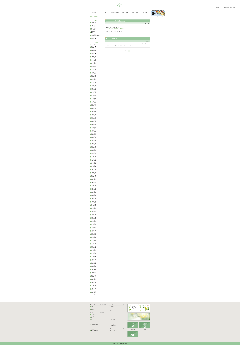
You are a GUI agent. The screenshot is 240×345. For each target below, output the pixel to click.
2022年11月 (93, 82)
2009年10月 (93, 276)
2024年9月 (93, 57)
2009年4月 (93, 282)
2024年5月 (93, 62)
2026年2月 (93, 46)
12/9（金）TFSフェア (111, 38)
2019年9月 (93, 124)
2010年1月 (93, 272)
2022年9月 (93, 85)
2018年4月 (93, 149)
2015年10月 (93, 188)
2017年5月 (93, 163)
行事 (93, 26)
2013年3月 (93, 224)
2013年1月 (93, 227)
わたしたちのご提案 (115, 12)
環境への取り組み (113, 308)
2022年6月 (93, 86)
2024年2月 (93, 65)
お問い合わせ (219, 7)
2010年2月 (93, 270)
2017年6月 (93, 162)
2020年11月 (93, 107)
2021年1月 (93, 104)
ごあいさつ (93, 314)
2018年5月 (93, 147)
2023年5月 (93, 75)
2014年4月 (93, 208)
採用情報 (145, 12)
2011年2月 (93, 256)
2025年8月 (93, 50)
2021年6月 (93, 98)
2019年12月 (93, 120)
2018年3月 (93, 150)
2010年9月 (93, 263)
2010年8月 (93, 265)
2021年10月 (93, 94)
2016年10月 (93, 172)
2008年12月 (93, 288)
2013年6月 (93, 220)
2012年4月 (93, 237)
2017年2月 (93, 166)
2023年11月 (93, 69)
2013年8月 (93, 218)
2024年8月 (93, 59)
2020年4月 (93, 114)
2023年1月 (93, 79)
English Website (226, 7)
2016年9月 (93, 173)
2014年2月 (93, 210)
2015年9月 (93, 189)
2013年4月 (93, 223)
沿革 (92, 317)
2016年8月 (93, 175)
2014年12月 (93, 198)
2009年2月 (93, 285)
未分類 (93, 28)
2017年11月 (93, 156)
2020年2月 (93, 117)
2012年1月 (93, 240)
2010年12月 (93, 259)
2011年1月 (93, 257)
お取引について (125, 12)
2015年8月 (93, 191)
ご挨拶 (93, 25)
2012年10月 (93, 231)
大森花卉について (95, 12)
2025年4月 (93, 53)
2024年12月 (93, 56)
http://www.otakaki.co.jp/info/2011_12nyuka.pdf (115, 28)
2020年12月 (93, 105)
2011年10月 (93, 244)
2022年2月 (93, 88)
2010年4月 (93, 269)
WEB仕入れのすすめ (94, 330)
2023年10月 (93, 70)
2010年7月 (93, 266)
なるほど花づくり (95, 39)
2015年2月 (93, 195)
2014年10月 (93, 201)
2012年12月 (93, 228)
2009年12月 (93, 273)
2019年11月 (93, 121)
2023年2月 (93, 78)
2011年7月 (93, 249)
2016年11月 (93, 170)
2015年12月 (93, 185)
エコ (92, 32)
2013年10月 (93, 215)
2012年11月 (93, 230)
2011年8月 (93, 247)
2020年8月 (93, 111)
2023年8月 (93, 72)
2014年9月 (93, 202)
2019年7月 (93, 127)
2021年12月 (93, 91)
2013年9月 (93, 217)
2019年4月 (93, 131)
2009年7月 (93, 279)
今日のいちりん (112, 319)
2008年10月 (93, 291)
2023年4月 (93, 76)
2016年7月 (93, 176)
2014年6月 (93, 207)
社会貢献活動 (112, 306)
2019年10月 (93, 123)
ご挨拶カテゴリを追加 (95, 35)
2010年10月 (93, 262)
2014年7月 (93, 205)
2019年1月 (93, 136)
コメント (93, 34)
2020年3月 (93, 115)
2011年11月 (93, 243)
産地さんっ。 (94, 31)
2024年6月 (93, 60)
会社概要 (105, 12)
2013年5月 (93, 221)
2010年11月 (93, 260)
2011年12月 (93, 241)
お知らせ (94, 22)
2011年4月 (93, 253)
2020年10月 (93, 108)
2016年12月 (93, 169)
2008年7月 (93, 294)
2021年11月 (93, 92)
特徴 (92, 306)
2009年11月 (93, 275)
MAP (92, 319)
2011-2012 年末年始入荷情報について (115, 21)
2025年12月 (93, 47)
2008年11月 (93, 289)
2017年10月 (93, 157)
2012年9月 (93, 233)
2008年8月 (93, 292)
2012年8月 (93, 234)
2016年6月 (93, 178)
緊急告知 (93, 29)
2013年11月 (93, 214)
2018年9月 (93, 141)
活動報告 (93, 38)
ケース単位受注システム (114, 325)
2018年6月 (93, 146)
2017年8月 (93, 160)
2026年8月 (93, 44)
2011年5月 (93, 252)
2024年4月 (93, 63)
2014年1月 (93, 211)
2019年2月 (93, 134)
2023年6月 (93, 73)
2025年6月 (93, 52)
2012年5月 (93, 236)
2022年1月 (93, 89)
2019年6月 (93, 128)
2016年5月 (93, 179)
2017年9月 (93, 159)
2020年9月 (93, 110)
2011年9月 (93, 246)
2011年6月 (93, 250)
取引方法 (92, 329)
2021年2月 (93, 102)
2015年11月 (93, 186)
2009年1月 (93, 286)
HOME (91, 16)
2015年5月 (93, 192)
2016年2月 (93, 182)
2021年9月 (93, 95)
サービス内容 (93, 308)
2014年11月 (93, 199)
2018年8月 (93, 143)
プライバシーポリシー (113, 330)
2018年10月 (93, 140)
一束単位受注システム (113, 324)
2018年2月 (93, 152)
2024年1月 (93, 66)
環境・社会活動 (135, 12)
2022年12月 (93, 81)
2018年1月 (93, 153)
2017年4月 (93, 165)
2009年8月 (93, 278)
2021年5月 (93, 99)
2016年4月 (93, 181)
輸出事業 (92, 309)
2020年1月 (93, 118)
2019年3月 (93, 133)
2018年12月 (93, 137)
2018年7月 (93, 144)
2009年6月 (93, 281)
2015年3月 (93, 194)
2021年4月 (93, 101)
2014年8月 (93, 204)
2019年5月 (93, 130)
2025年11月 (93, 49)
